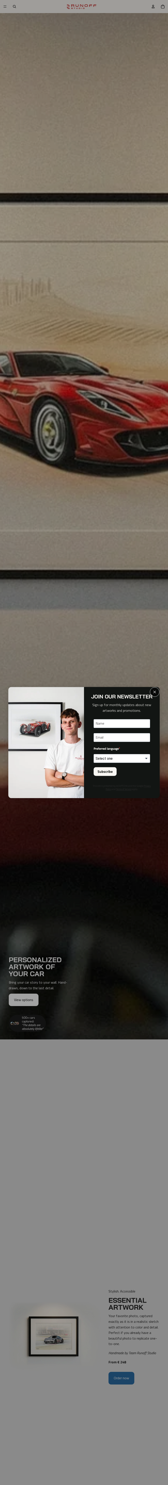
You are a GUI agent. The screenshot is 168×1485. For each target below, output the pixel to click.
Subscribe (105, 771)
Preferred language (106, 748)
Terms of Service (123, 789)
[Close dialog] (155, 692)
